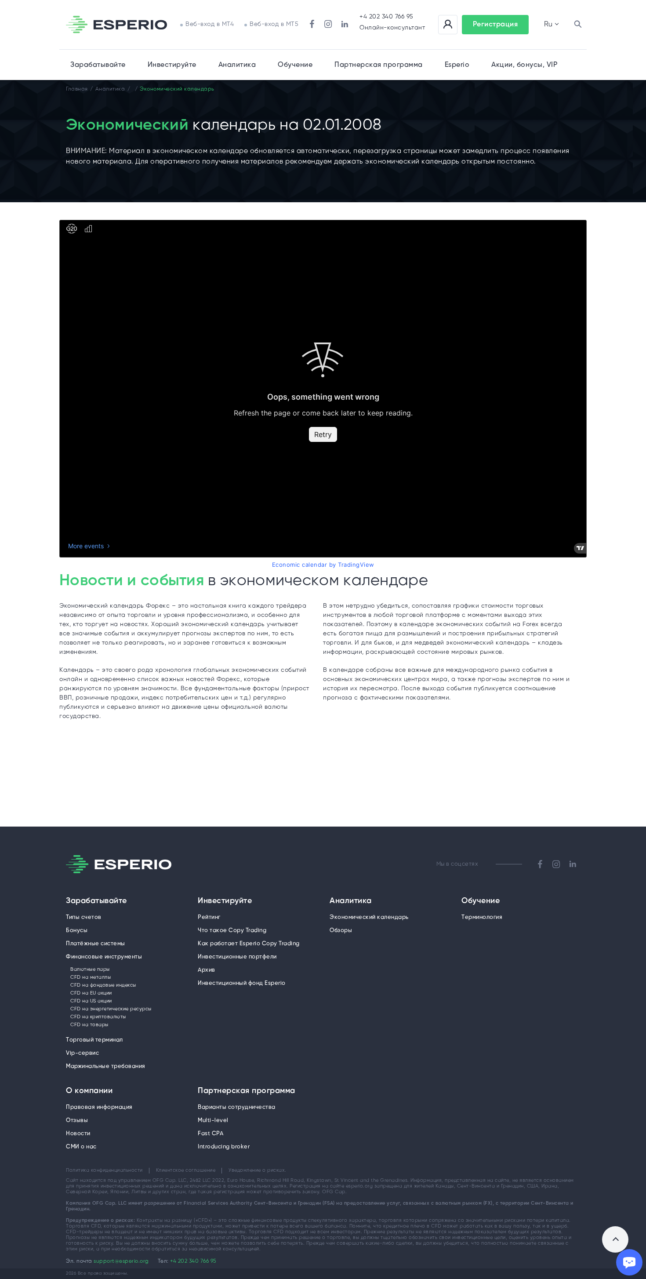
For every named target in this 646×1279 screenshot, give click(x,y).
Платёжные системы (95, 944)
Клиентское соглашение (186, 1170)
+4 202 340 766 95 (386, 17)
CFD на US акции (91, 1001)
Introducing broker (224, 1147)
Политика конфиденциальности (104, 1170)
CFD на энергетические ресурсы (111, 1009)
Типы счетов (84, 917)
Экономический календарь (369, 917)
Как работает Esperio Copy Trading (249, 944)
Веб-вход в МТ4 (209, 24)
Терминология (481, 917)
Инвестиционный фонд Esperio (242, 983)
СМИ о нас (81, 1147)
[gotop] (615, 1239)
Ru (548, 24)
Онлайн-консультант (392, 28)
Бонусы (76, 930)
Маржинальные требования (105, 1066)
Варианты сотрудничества (237, 1107)
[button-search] (578, 24)
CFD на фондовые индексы (103, 985)
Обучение (295, 65)
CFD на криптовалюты (98, 1017)
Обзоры (341, 930)
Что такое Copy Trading (232, 930)
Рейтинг (209, 917)
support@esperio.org (121, 1261)
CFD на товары (89, 1025)
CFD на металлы (90, 977)
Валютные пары (90, 969)
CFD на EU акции (91, 993)
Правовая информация (99, 1107)
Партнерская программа (246, 1091)
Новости (78, 1134)
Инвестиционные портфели (237, 957)
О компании (89, 1091)
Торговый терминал (94, 1040)
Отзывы (77, 1120)
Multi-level (213, 1120)
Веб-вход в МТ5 (274, 24)
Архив (206, 970)
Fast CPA (210, 1134)
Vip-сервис (82, 1053)
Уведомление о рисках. (258, 1170)
